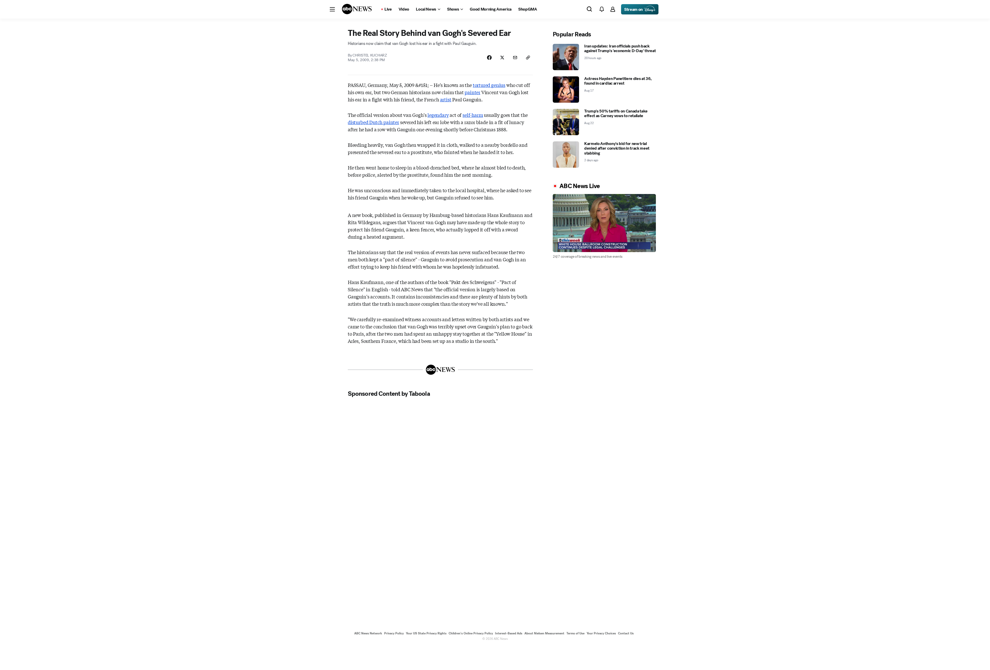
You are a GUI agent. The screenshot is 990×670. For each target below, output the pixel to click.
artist (445, 99)
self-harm (473, 114)
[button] (332, 9)
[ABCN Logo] (357, 9)
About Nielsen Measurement (544, 633)
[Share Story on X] (502, 57)
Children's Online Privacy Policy (471, 633)
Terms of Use (575, 633)
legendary (438, 114)
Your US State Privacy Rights (426, 633)
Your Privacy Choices (601, 633)
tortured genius (489, 85)
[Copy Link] (528, 57)
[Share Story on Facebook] (489, 57)
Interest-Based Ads (508, 633)
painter (472, 92)
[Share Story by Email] (515, 57)
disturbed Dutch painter (373, 122)
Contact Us (626, 633)
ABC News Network (368, 633)
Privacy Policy (394, 633)
